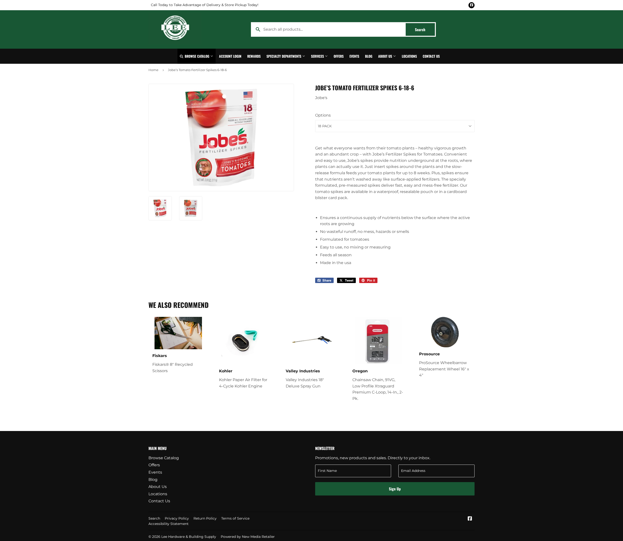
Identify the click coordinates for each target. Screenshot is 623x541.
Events (354, 56)
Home (153, 70)
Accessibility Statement (168, 524)
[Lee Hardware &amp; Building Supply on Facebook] (470, 519)
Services (318, 56)
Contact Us (431, 56)
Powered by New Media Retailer (248, 537)
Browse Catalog (197, 56)
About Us (385, 56)
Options (323, 115)
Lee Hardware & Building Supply (188, 537)
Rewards (254, 56)
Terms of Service (235, 518)
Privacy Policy (177, 518)
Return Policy (205, 518)
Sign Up (395, 488)
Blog (368, 56)
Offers (339, 56)
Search (425, 29)
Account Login (230, 56)
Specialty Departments (284, 56)
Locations (409, 56)
